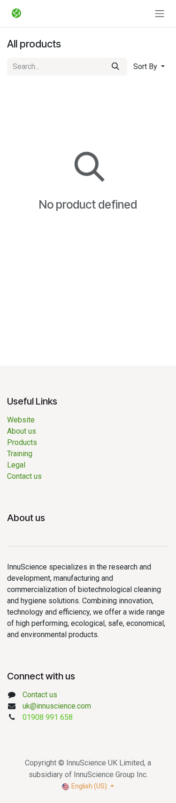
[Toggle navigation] (159, 13)
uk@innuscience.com (57, 706)
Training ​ (20, 453)
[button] (149, 67)
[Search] (115, 67)
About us (23, 431)
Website (21, 419)
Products (22, 442)
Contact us (24, 476)
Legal (16, 464)
